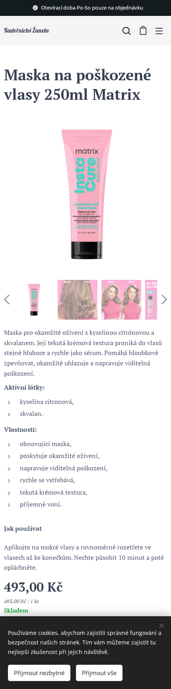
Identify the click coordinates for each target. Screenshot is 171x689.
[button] (126, 31)
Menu (159, 31)
